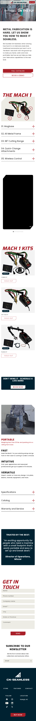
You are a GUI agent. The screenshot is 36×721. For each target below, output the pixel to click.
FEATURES (17, 688)
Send (18, 633)
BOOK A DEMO (18, 75)
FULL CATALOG (18, 71)
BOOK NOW (18, 387)
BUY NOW (32, 2)
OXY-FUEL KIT (4, 314)
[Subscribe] (31, 661)
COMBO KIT (4, 277)
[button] (2, 2)
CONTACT (29, 688)
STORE (5, 688)
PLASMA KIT (4, 352)
